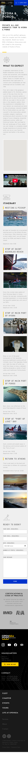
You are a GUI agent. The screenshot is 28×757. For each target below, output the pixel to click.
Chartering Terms (15, 747)
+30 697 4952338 (11, 678)
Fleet (5, 693)
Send (15, 581)
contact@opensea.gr (12, 680)
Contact (5, 729)
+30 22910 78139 (11, 676)
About (4, 724)
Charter (6, 698)
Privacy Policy (6, 747)
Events (5, 703)
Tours (5, 708)
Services (5, 719)
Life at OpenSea (10, 713)
